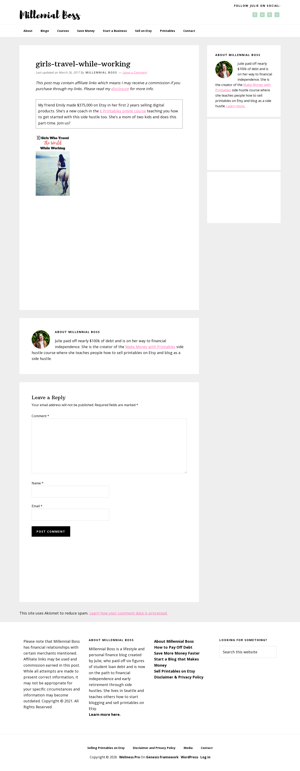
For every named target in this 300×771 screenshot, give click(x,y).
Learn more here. (105, 714)
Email (37, 506)
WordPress (189, 757)
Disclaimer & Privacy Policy (178, 677)
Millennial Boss (50, 12)
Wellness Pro (129, 757)
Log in (205, 757)
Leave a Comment (134, 72)
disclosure (120, 88)
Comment (40, 416)
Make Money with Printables (150, 346)
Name (37, 483)
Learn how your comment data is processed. (128, 613)
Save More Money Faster (177, 653)
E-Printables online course (123, 110)
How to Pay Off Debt (173, 647)
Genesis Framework (162, 757)
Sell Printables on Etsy (174, 671)
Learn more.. (236, 106)
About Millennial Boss (174, 641)
